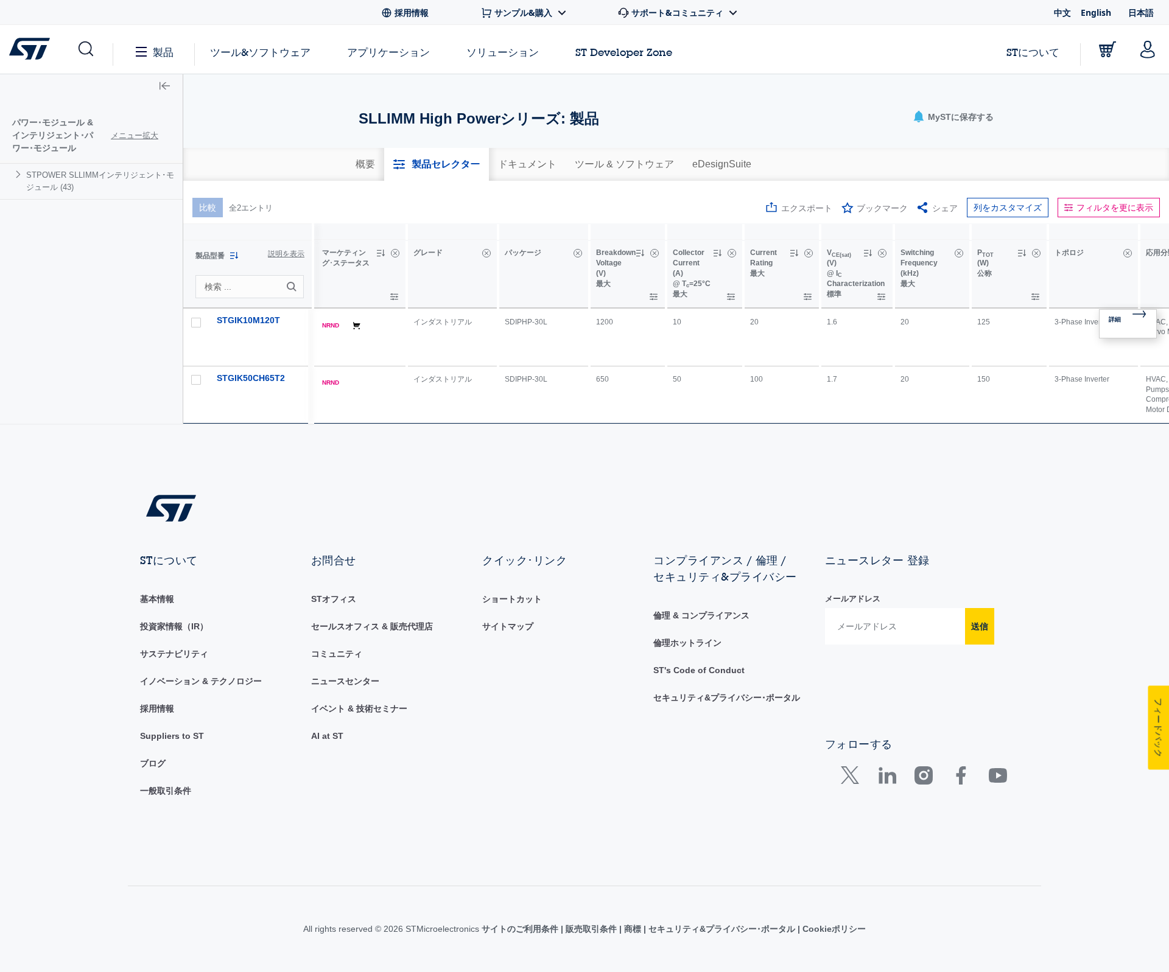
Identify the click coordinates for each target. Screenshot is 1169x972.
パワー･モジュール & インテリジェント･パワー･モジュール (52, 135)
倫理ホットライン (687, 643)
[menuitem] (91, 181)
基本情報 (157, 599)
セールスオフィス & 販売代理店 (372, 626)
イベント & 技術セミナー (359, 708)
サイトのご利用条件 (521, 929)
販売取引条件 (591, 929)
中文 (1062, 12)
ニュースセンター (345, 681)
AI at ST (327, 736)
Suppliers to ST (172, 736)
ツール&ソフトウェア (260, 52)
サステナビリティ (174, 654)
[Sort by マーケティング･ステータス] (380, 253)
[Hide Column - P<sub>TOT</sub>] (1036, 253)
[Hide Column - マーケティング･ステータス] (395, 253)
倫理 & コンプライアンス (701, 615)
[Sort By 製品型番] (233, 255)
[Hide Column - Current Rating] (808, 253)
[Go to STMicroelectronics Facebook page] (960, 778)
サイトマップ (507, 626)
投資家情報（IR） (174, 626)
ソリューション (502, 52)
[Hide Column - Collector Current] (732, 253)
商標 (633, 929)
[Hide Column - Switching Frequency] (959, 253)
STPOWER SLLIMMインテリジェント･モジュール (100, 181)
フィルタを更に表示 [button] (1114, 207)
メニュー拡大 (134, 135)
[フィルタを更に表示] (394, 296)
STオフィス (333, 599)
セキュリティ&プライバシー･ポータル (726, 697)
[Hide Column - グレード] (486, 253)
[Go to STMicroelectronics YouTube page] (997, 778)
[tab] (365, 164)
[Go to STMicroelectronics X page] (852, 778)
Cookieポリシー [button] (833, 929)
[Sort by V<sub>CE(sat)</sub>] (867, 253)
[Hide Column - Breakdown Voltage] (654, 253)
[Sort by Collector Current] (717, 253)
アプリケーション (388, 52)
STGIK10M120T (248, 320)
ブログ (153, 763)
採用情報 (157, 708)
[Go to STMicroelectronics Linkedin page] (887, 778)
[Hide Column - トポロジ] (1127, 253)
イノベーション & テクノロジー (201, 681)
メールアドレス (852, 598)
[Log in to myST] (1147, 49)
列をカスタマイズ (1008, 207)
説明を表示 (286, 254)
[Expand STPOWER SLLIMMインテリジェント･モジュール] (19, 174)
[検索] (293, 286)
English (1096, 12)
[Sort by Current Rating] (794, 253)
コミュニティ (336, 654)
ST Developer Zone (623, 52)
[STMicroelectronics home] (32, 49)
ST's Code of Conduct (699, 670)
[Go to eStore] (1107, 49)
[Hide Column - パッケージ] (577, 253)
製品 (163, 52)
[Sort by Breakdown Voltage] (640, 253)
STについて (1032, 52)
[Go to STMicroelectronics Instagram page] (923, 778)
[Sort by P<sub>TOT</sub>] (1021, 253)
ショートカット (512, 599)
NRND (330, 325)
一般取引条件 (165, 790)
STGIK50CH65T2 (251, 378)
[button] (85, 49)
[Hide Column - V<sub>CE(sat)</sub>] (882, 253)
